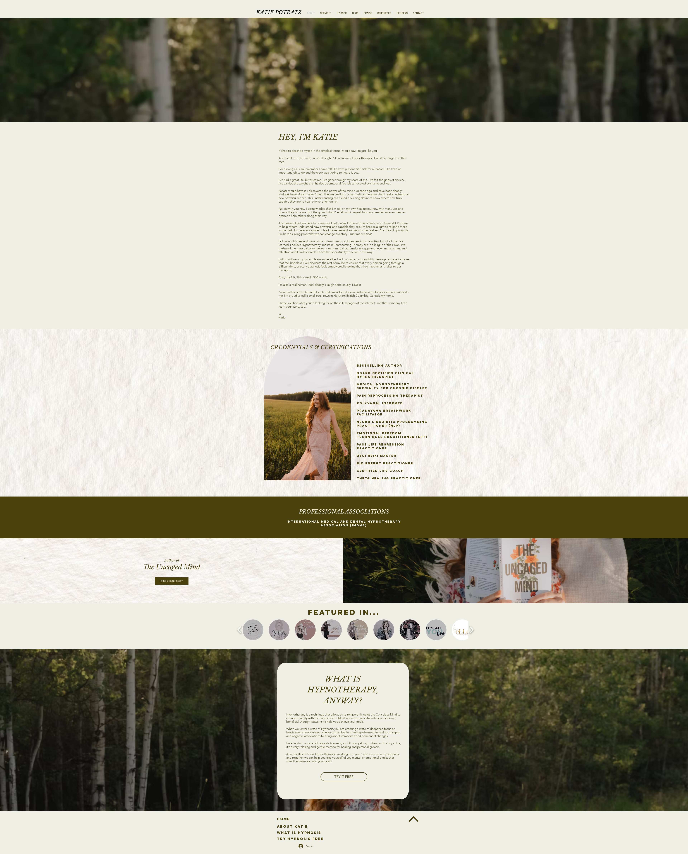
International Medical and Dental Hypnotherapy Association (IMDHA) (344, 523)
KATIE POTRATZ (278, 12)
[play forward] (471, 630)
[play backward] (239, 630)
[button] (325, 13)
